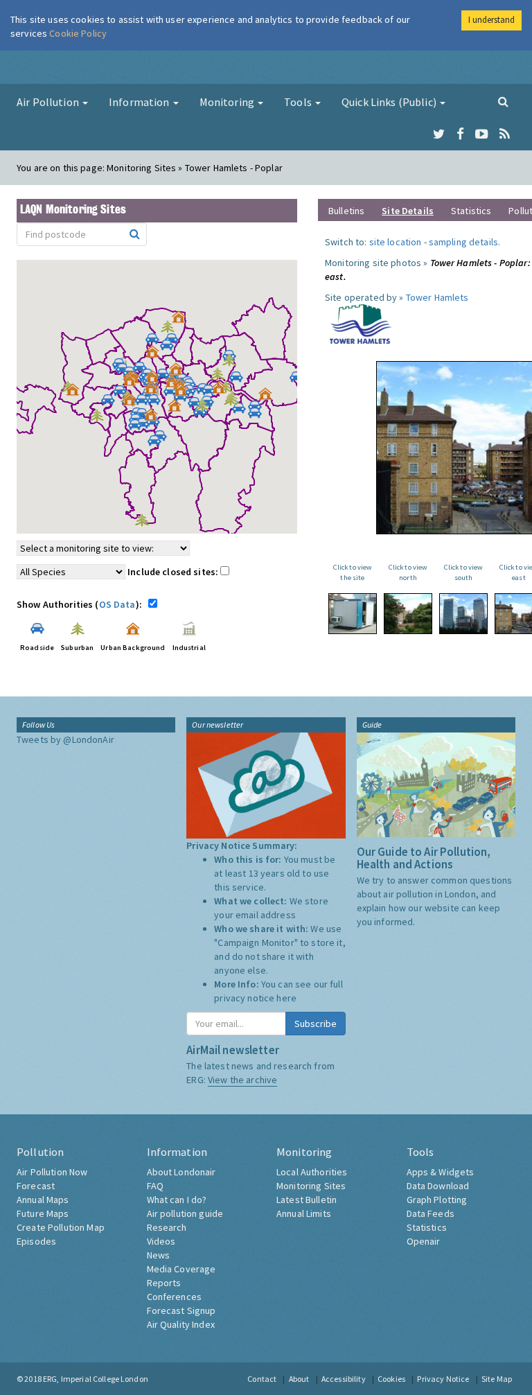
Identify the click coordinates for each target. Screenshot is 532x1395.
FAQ (155, 1185)
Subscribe (315, 1023)
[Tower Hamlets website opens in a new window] (361, 323)
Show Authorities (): (81, 604)
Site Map (496, 1379)
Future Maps (43, 1213)
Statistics (471, 210)
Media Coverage (181, 1269)
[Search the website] (503, 101)
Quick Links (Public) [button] (390, 102)
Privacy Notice (443, 1379)
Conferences (174, 1296)
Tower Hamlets (437, 297)
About (299, 1379)
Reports (164, 1282)
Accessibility (343, 1379)
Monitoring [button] (228, 102)
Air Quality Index (181, 1324)
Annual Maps (43, 1199)
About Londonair (181, 1172)
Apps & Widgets (441, 1172)
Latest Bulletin (306, 1199)
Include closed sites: (173, 571)
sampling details (463, 242)
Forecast (36, 1185)
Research (167, 1227)
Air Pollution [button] (49, 102)
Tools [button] (299, 102)
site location (395, 242)
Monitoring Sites (311, 1185)
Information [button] (140, 102)
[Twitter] (438, 134)
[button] (182, 320)
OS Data (117, 604)
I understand (491, 20)
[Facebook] (460, 134)
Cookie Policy (78, 33)
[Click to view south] (463, 613)
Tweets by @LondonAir (65, 739)
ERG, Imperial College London (95, 1379)
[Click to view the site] (352, 613)
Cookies (391, 1379)
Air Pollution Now (52, 1172)
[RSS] (504, 134)
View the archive (242, 1079)
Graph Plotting (437, 1199)
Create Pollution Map (61, 1227)
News (158, 1255)
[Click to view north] (408, 613)
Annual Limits (303, 1213)
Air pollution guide (185, 1213)
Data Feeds (430, 1213)
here (286, 998)
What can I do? (177, 1199)
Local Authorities (311, 1172)
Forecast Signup (181, 1310)
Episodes (36, 1241)
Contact (261, 1379)
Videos (161, 1241)
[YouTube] (482, 134)
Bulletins (346, 210)
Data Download (438, 1185)
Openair (424, 1241)
